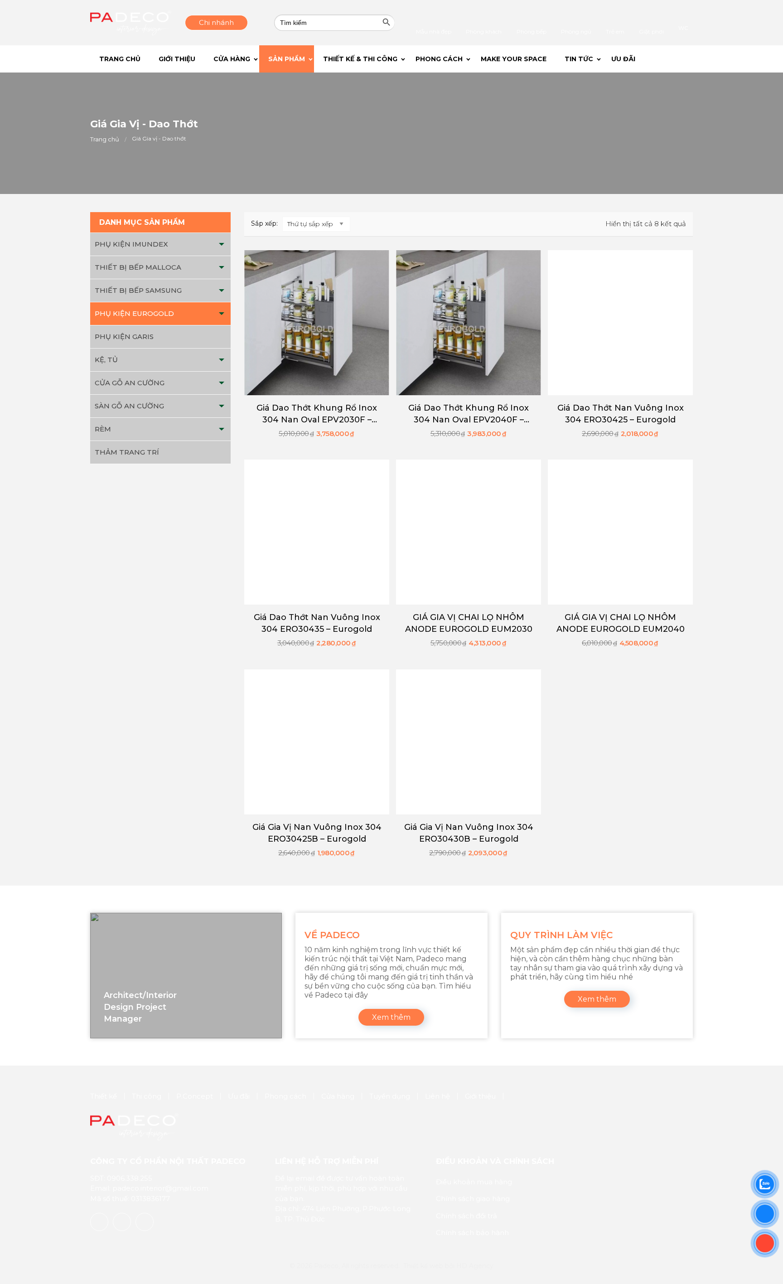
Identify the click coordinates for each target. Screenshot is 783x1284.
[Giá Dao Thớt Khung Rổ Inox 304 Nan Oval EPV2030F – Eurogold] (316, 322)
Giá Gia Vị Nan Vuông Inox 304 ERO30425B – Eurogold (317, 833)
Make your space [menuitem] (534, 59)
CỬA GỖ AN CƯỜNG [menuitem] (129, 382)
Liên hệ (437, 1096)
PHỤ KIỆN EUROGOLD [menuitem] (134, 313)
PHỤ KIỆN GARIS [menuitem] (124, 336)
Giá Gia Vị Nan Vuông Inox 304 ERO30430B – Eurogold (468, 833)
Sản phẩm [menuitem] (300, 59)
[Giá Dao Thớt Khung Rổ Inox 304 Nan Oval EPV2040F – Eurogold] (468, 322)
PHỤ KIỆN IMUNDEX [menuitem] (131, 244)
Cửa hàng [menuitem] (243, 59)
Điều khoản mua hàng (474, 1181)
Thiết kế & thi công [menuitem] (376, 59)
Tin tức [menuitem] (604, 59)
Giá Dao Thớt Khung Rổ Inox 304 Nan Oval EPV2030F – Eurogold (316, 414)
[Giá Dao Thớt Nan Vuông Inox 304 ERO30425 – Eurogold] (620, 322)
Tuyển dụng (389, 1096)
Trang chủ (104, 139)
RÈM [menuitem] (103, 429)
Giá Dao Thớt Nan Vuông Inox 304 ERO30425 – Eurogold (620, 414)
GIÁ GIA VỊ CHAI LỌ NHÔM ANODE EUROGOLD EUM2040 (620, 623)
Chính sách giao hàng (473, 1198)
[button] (680, 58)
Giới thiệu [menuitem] (183, 59)
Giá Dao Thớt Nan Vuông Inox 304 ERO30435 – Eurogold (317, 623)
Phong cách (285, 1096)
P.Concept (194, 1096)
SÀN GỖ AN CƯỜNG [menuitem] (129, 406)
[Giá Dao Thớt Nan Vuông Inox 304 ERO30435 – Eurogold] (316, 532)
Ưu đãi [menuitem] (650, 59)
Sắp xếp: (264, 223)
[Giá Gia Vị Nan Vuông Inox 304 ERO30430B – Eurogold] (468, 741)
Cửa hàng (337, 1096)
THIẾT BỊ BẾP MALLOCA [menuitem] (138, 267)
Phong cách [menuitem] (457, 59)
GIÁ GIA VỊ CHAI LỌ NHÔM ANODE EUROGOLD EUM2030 (468, 623)
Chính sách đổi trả (466, 1215)
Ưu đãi (239, 1096)
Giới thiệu (480, 1096)
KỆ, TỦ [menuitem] (106, 359)
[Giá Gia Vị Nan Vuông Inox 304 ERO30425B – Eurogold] (316, 741)
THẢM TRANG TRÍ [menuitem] (127, 452)
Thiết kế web (423, 1266)
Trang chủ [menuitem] (122, 59)
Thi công (146, 1096)
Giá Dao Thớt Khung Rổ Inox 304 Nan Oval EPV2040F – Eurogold (468, 414)
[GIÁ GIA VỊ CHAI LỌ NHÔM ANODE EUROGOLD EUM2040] (620, 532)
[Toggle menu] (222, 244)
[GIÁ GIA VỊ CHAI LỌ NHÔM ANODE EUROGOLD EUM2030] (468, 532)
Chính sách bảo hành (472, 1232)
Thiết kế (103, 1096)
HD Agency (474, 1266)
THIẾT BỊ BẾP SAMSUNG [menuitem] (138, 290)
